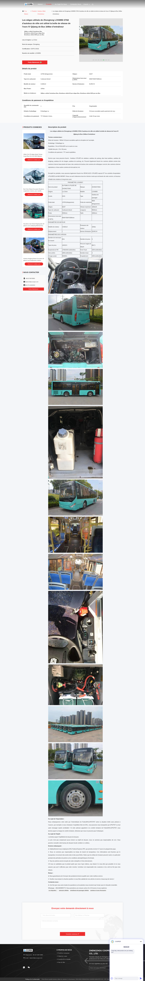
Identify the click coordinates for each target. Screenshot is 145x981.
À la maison (26, 12)
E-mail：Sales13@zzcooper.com (33, 958)
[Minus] (141, 942)
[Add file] (112, 978)
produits (34, 11)
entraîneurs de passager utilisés (79, 890)
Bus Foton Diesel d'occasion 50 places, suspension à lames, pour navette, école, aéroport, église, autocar (33, 190)
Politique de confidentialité (32, 979)
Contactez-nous (75, 4)
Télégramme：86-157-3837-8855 (34, 955)
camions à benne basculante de (57, 164)
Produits (49, 4)
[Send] (140, 978)
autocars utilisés (64, 890)
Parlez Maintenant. (34, 62)
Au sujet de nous (61, 4)
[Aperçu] (29, 4)
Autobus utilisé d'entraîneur (41, 12)
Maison (40, 4)
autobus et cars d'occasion (98, 890)
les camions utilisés (107, 161)
